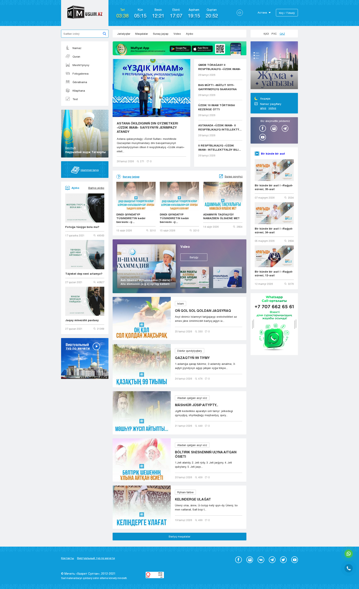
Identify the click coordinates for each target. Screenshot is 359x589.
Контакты (67, 558)
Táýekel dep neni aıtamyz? (83, 273)
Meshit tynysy (81, 65)
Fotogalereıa (81, 73)
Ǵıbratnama (80, 82)
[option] (274, 65)
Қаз (266, 33)
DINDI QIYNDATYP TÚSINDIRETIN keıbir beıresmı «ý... (131, 218)
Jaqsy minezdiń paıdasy (82, 320)
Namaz (77, 48)
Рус (274, 33)
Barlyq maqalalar (179, 536)
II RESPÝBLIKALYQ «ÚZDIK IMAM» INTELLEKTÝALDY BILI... (219, 147)
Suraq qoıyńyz (234, 176)
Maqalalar (141, 33)
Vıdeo (177, 33)
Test (75, 99)
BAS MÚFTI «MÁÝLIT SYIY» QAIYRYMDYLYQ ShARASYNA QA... (217, 87)
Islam (180, 303)
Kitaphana (79, 90)
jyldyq (272, 108)
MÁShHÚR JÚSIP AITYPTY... (196, 405)
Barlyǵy (194, 257)
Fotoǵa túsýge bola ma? (82, 227)
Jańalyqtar (123, 33)
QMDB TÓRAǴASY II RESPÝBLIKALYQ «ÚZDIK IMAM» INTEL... (219, 67)
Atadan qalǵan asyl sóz (192, 398)
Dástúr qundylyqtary (189, 350)
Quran (76, 56)
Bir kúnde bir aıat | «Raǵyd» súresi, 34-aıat (274, 230)
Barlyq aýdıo (96, 187)
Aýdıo (189, 33)
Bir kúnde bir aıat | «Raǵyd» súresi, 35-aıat (274, 187)
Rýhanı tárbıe (185, 492)
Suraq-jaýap (160, 33)
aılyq (263, 108)
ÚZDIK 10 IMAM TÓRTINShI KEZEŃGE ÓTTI (216, 107)
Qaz (282, 33)
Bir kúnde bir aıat (273, 153)
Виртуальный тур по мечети (96, 558)
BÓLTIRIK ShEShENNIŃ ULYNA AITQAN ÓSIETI (205, 454)
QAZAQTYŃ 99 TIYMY (192, 358)
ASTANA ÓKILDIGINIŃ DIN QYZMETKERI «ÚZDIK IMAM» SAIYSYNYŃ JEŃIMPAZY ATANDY (147, 127)
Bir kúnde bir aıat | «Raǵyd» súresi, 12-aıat (274, 273)
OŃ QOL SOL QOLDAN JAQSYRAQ (203, 310)
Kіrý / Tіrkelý (287, 13)
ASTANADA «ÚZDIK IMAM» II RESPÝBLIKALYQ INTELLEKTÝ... (220, 127)
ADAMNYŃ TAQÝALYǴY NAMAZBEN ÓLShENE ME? (221, 216)
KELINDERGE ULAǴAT (193, 499)
